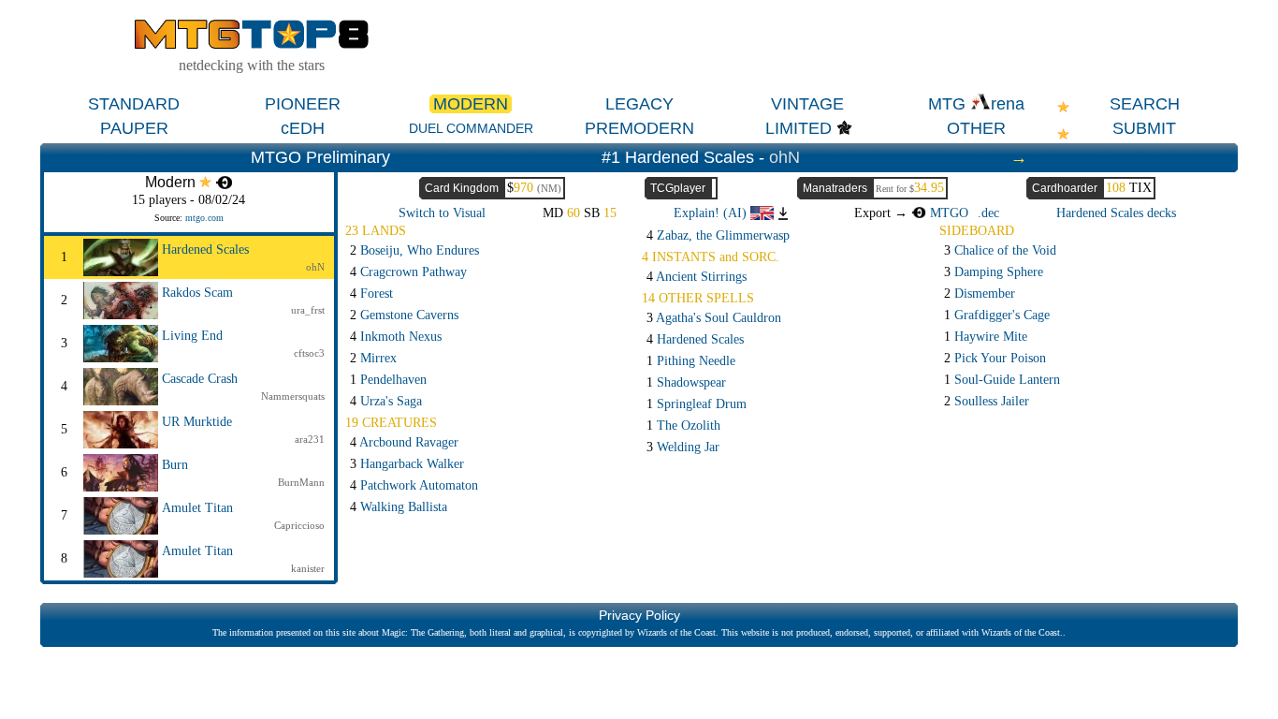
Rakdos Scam (197, 293)
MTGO (947, 213)
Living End (192, 336)
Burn (175, 465)
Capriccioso (299, 525)
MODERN (470, 104)
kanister (308, 568)
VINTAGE (807, 104)
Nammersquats (293, 396)
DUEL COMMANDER (471, 128)
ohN (784, 157)
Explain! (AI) (712, 213)
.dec (988, 213)
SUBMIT (1144, 128)
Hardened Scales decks (1116, 213)
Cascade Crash (200, 379)
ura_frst (308, 309)
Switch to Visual (442, 213)
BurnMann (301, 482)
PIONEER (303, 104)
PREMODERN (639, 128)
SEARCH (1145, 104)
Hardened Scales (205, 249)
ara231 (310, 439)
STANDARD (134, 104)
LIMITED (798, 128)
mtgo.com (204, 218)
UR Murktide (197, 422)
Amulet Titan (197, 508)
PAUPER (134, 128)
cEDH (303, 128)
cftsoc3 (309, 353)
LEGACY (639, 104)
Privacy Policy (639, 615)
